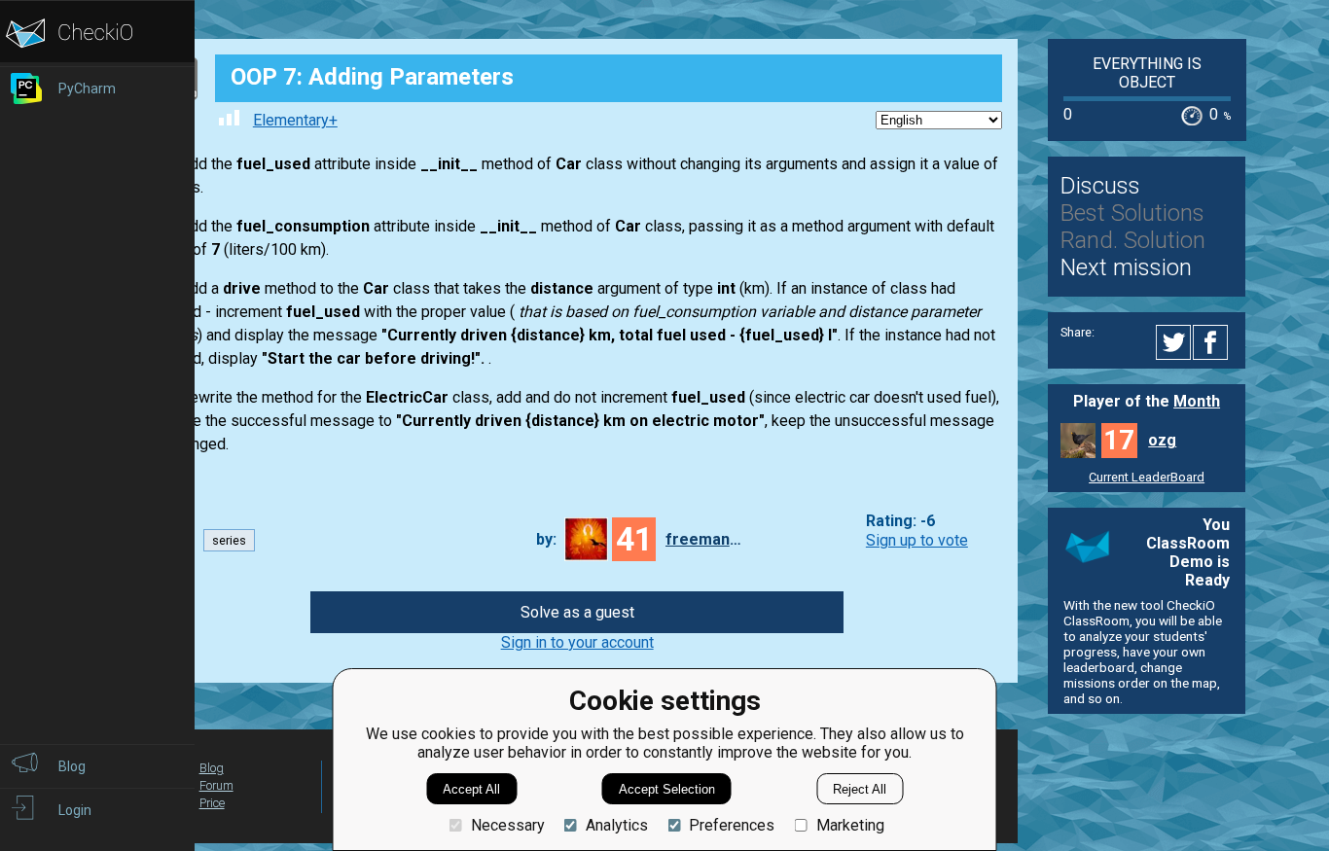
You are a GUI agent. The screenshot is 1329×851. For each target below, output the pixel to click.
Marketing (849, 825)
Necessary (507, 825)
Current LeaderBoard (1146, 477)
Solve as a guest (577, 612)
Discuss (1100, 185)
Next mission (1126, 267)
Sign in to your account (577, 642)
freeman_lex (704, 539)
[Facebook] (1213, 342)
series (229, 540)
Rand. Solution (1132, 240)
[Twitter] (1174, 342)
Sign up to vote (917, 540)
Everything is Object (1147, 72)
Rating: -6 (900, 522)
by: (546, 539)
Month (1196, 401)
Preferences (731, 825)
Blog (211, 768)
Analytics (617, 825)
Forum (216, 785)
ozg (1162, 440)
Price (212, 803)
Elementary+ (295, 120)
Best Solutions (1132, 213)
